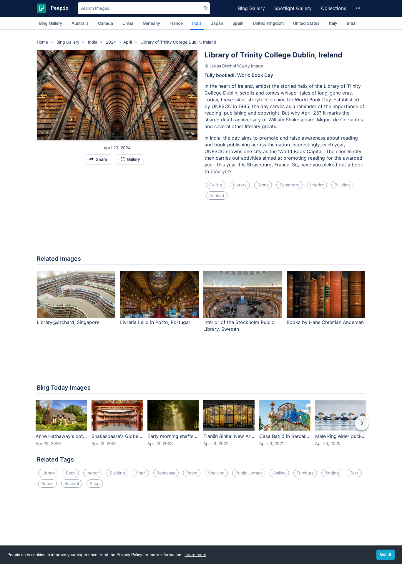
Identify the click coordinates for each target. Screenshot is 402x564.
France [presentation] (176, 23)
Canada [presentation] (105, 23)
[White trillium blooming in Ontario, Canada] (192, 95)
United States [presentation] (306, 23)
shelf (141, 472)
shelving (216, 472)
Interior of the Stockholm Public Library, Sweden (238, 325)
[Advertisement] (201, 231)
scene (47, 483)
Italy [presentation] (333, 23)
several (71, 483)
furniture (305, 472)
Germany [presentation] (151, 23)
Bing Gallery (251, 8)
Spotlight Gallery (293, 8)
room (191, 472)
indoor (93, 472)
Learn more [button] (195, 554)
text (354, 472)
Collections (333, 8)
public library (248, 472)
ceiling (215, 184)
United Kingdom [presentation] (268, 23)
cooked (216, 195)
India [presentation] (197, 23)
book (71, 472)
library (240, 184)
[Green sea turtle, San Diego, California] (42, 95)
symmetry (289, 184)
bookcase (166, 472)
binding (332, 472)
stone (263, 184)
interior (317, 184)
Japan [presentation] (217, 23)
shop (95, 483)
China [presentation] (127, 23)
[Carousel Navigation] (201, 427)
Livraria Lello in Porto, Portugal (155, 322)
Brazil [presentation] (352, 23)
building (342, 184)
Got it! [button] (385, 555)
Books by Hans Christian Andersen (325, 322)
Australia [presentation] (80, 23)
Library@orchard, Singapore (68, 322)
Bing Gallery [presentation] (50, 23)
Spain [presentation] (237, 23)
